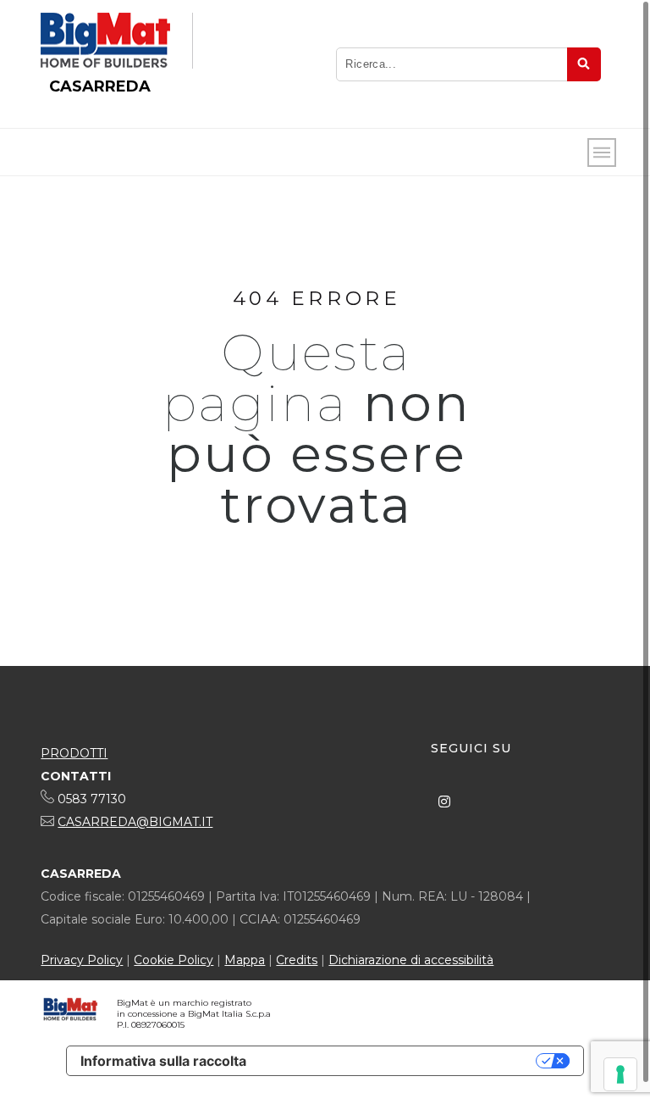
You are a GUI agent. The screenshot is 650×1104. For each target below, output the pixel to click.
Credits (296, 960)
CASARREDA (100, 86)
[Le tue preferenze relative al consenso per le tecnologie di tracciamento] (620, 1074)
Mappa (244, 960)
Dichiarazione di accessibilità (410, 960)
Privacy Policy (82, 960)
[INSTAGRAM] (444, 801)
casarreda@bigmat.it (135, 821)
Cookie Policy (173, 960)
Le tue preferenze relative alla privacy (399, 1060)
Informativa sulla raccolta (163, 1060)
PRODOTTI (74, 753)
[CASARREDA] (105, 41)
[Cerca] (584, 64)
